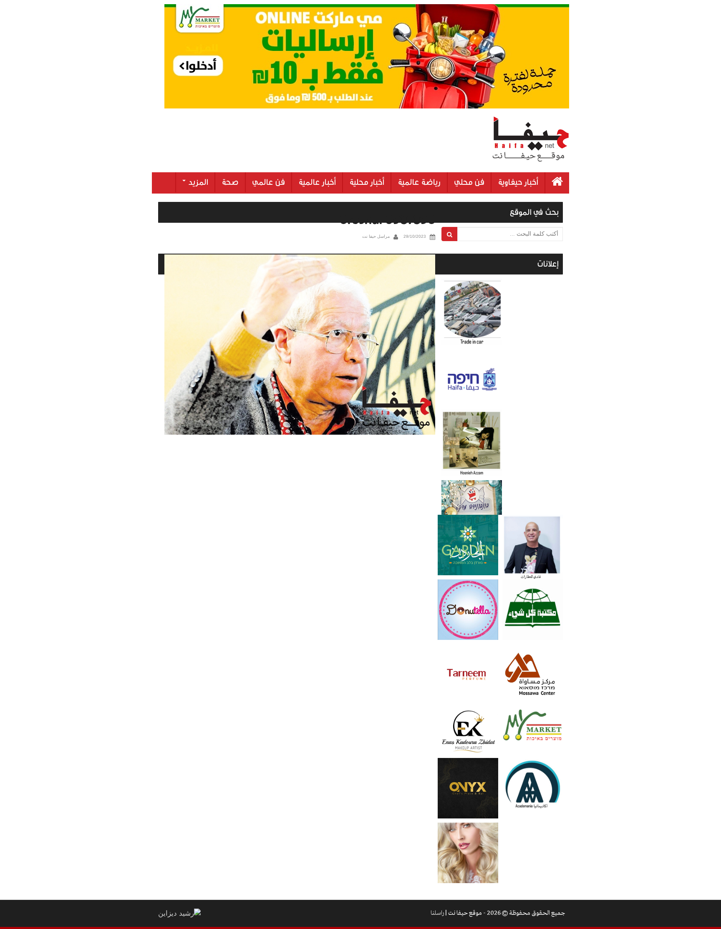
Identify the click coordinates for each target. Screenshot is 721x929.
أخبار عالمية (317, 182)
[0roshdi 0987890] (299, 344)
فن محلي (469, 182)
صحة (230, 182)
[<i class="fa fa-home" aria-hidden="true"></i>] (557, 183)
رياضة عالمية (419, 182)
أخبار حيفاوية (518, 182)
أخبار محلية (366, 182)
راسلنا (437, 913)
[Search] (449, 234)
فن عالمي (268, 182)
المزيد (197, 182)
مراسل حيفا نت (376, 236)
